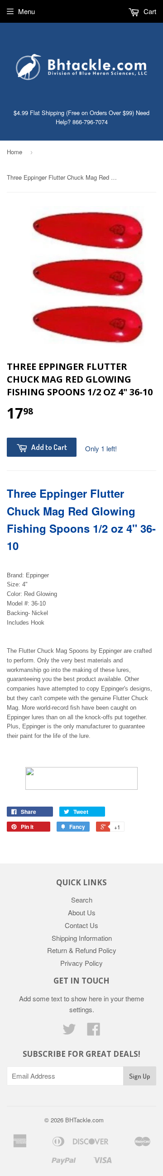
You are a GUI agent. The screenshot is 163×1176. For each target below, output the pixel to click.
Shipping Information (82, 938)
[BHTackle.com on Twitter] (69, 1031)
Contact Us (81, 925)
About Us (82, 912)
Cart (149, 11)
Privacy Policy (81, 963)
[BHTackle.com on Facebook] (94, 1031)
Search (81, 899)
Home (14, 151)
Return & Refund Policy (81, 950)
